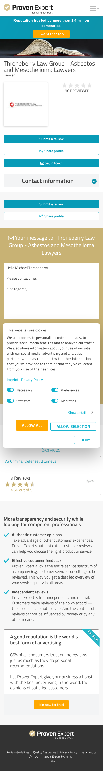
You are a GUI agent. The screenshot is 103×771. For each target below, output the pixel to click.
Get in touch (53, 163)
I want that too (51, 34)
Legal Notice (88, 752)
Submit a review (52, 138)
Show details (78, 412)
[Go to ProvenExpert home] (28, 9)
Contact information (48, 180)
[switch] (55, 390)
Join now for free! (51, 704)
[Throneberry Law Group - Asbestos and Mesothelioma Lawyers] (25, 104)
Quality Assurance (44, 752)
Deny (85, 440)
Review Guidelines (18, 752)
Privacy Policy (32, 379)
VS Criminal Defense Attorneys (30, 461)
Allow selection (73, 426)
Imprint (13, 379)
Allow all (32, 425)
